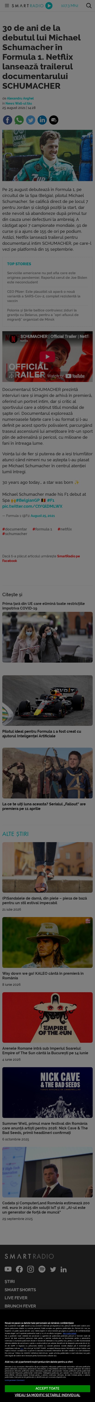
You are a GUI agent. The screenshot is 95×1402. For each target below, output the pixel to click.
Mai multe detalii (69, 1333)
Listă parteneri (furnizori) (15, 1380)
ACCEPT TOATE (47, 1389)
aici (22, 1348)
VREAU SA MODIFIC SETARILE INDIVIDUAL (47, 1395)
